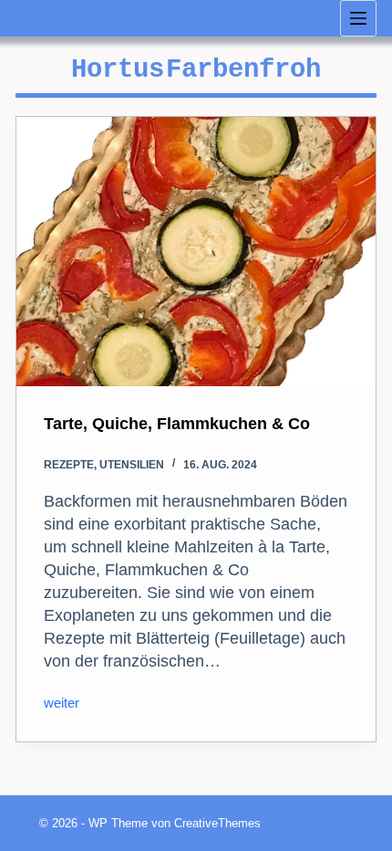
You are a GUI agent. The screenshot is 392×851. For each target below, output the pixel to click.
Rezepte (69, 464)
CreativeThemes (217, 823)
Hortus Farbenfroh (196, 70)
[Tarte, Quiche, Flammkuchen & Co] (196, 251)
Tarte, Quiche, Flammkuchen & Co (177, 424)
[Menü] (358, 18)
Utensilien (131, 464)
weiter (61, 704)
